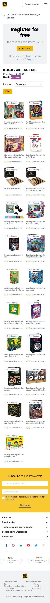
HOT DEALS (15, 77)
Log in (30, 59)
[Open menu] (45, 4)
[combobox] (16, 84)
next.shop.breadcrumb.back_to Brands (23, 16)
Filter (7, 91)
